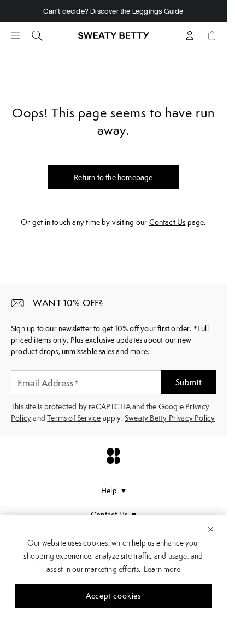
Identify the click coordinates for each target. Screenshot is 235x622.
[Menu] (15, 35)
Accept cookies (113, 596)
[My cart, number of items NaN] (211, 35)
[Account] (190, 35)
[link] (113, 40)
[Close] (210, 529)
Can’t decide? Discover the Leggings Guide (113, 11)
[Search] (37, 35)
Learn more (162, 569)
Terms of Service (74, 418)
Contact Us (167, 222)
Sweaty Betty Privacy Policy (170, 418)
